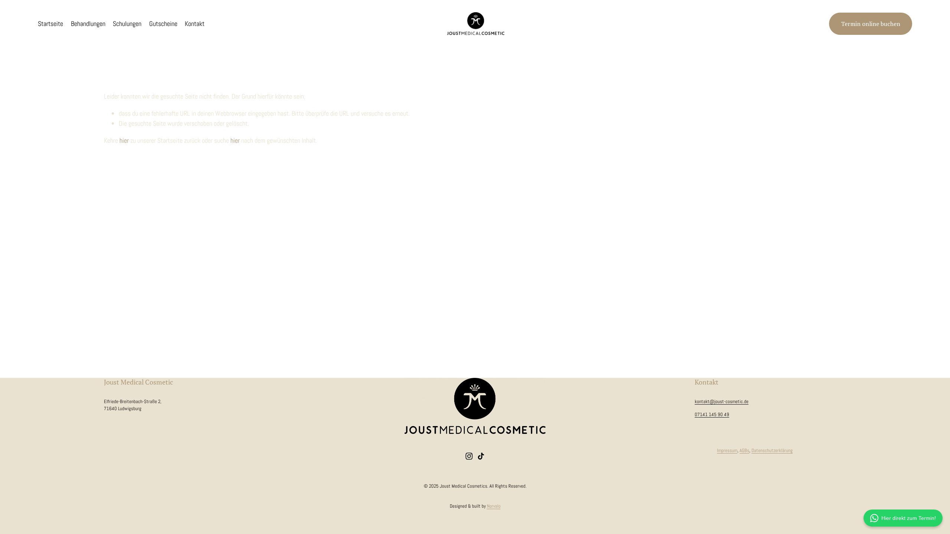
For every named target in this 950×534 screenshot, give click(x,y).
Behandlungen (88, 23)
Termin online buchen (870, 24)
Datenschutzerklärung (772, 450)
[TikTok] (481, 456)
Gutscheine (163, 23)
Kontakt (194, 23)
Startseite (50, 23)
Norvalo (494, 506)
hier (124, 140)
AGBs (744, 450)
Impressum (727, 450)
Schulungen (127, 23)
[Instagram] (469, 456)
